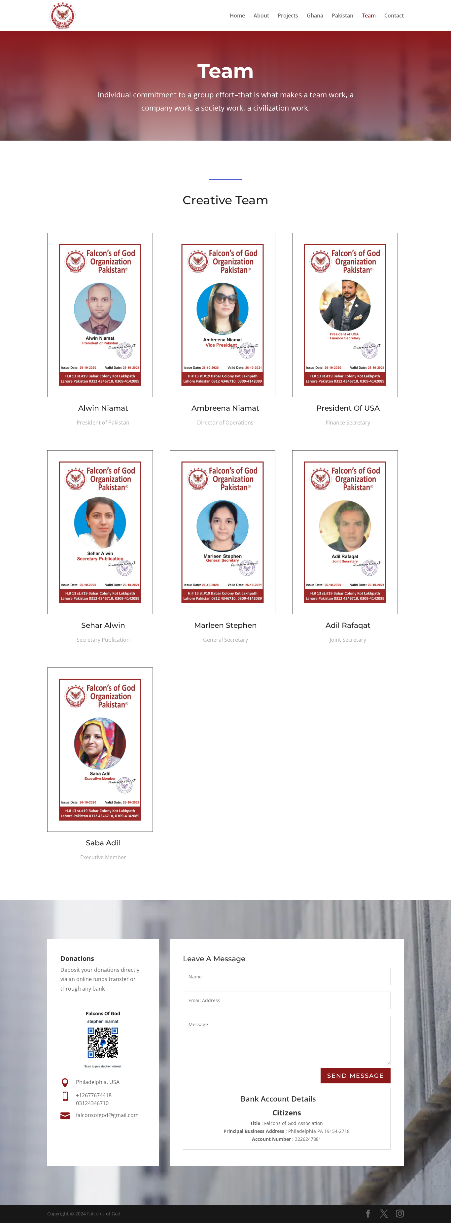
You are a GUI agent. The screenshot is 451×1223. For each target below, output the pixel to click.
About (261, 16)
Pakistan (342, 16)
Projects (288, 16)
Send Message (355, 1075)
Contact (394, 16)
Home (237, 16)
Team (369, 16)
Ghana (315, 16)
